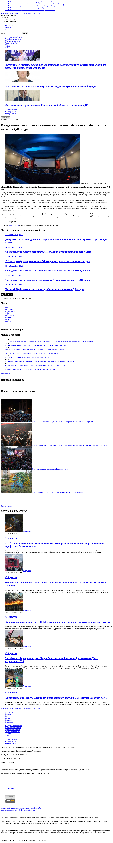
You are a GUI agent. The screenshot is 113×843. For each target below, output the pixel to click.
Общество (27, 531)
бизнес (7, 319)
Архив (7, 718)
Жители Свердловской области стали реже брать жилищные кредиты (31, 353)
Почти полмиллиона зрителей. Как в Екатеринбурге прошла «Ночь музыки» (65, 422)
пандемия (9, 309)
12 (34, 469)
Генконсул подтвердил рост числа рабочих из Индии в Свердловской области (34, 349)
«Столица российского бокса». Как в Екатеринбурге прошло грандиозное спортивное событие (71, 445)
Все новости (5, 373)
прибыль (8, 321)
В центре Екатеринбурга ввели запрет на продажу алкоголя (27, 357)
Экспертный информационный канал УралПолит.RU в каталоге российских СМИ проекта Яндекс (21, 809)
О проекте (9, 25)
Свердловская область (13, 37)
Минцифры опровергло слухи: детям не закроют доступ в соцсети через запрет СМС (56, 697)
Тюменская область (12, 43)
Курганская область (12, 41)
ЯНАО (7, 47)
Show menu (5, 117)
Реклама (8, 27)
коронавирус (10, 311)
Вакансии (9, 722)
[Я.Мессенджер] (8, 294)
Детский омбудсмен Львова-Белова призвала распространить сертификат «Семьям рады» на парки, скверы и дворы (49, 341)
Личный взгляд (11, 110)
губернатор (9, 315)
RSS (6, 29)
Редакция (8, 720)
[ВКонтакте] (2, 294)
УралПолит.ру (13, 225)
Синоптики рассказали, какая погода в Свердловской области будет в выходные (35, 365)
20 (34, 422)
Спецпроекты (10, 112)
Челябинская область (13, 39)
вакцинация (9, 317)
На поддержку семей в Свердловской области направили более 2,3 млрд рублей (35, 345)
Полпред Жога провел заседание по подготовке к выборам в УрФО (30, 369)
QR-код (8, 313)
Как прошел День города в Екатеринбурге (52, 469)
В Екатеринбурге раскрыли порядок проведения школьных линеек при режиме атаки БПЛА (40, 361)
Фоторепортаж (10, 114)
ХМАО (8, 45)
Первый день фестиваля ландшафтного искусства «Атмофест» (59, 492)
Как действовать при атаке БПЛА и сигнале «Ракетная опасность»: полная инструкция (58, 622)
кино (7, 307)
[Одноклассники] (5, 294)
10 (34, 492)
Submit (25, 33)
